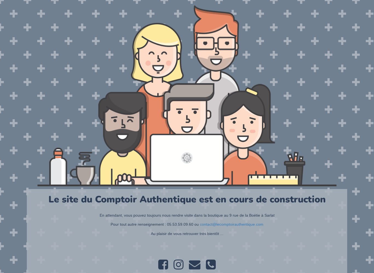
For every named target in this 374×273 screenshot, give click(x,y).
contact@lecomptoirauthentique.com (231, 224)
